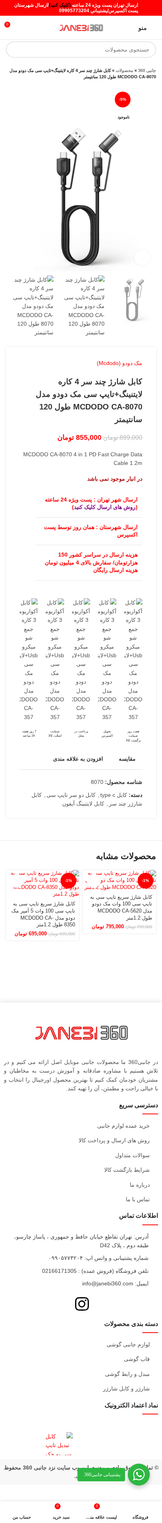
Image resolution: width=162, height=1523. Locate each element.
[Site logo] (81, 27)
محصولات (124, 70)
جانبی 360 (147, 70)
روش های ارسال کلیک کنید (105, 507)
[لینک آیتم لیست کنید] (81, 1125)
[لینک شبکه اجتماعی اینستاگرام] (151, 8)
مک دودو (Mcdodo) (119, 363)
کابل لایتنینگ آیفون (83, 803)
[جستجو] (14, 49)
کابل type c (113, 795)
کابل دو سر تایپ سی (71, 795)
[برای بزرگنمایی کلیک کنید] (142, 258)
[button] (94, 881)
